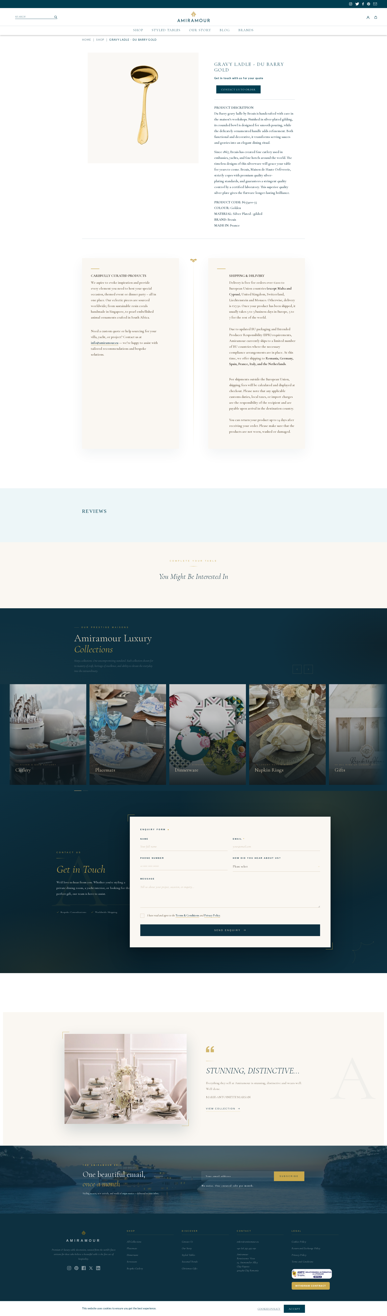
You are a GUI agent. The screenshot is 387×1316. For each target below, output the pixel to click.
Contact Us (187, 1241)
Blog (225, 30)
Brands (246, 30)
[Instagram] (69, 1268)
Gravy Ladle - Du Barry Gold (249, 67)
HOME (86, 40)
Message (147, 879)
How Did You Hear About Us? (257, 858)
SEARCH (20, 16)
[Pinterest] (76, 1268)
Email (237, 839)
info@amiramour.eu (104, 343)
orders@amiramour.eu (248, 1241)
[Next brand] (308, 669)
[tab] (76, 790)
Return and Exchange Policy (306, 1248)
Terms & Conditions (187, 915)
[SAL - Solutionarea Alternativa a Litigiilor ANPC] (312, 1274)
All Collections (134, 1241)
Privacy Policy (212, 915)
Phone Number (152, 858)
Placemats (132, 1248)
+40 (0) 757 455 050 (246, 1248)
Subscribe (289, 1176)
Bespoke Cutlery (135, 1268)
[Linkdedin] (91, 1268)
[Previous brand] (297, 669)
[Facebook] (84, 1268)
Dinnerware (132, 1255)
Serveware (132, 1261)
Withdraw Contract (310, 1286)
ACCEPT (294, 1309)
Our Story (200, 30)
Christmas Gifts (189, 1268)
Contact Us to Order (238, 89)
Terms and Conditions (302, 1261)
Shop (138, 30)
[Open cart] (376, 17)
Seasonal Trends (190, 1261)
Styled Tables (166, 30)
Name (144, 839)
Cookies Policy (299, 1241)
